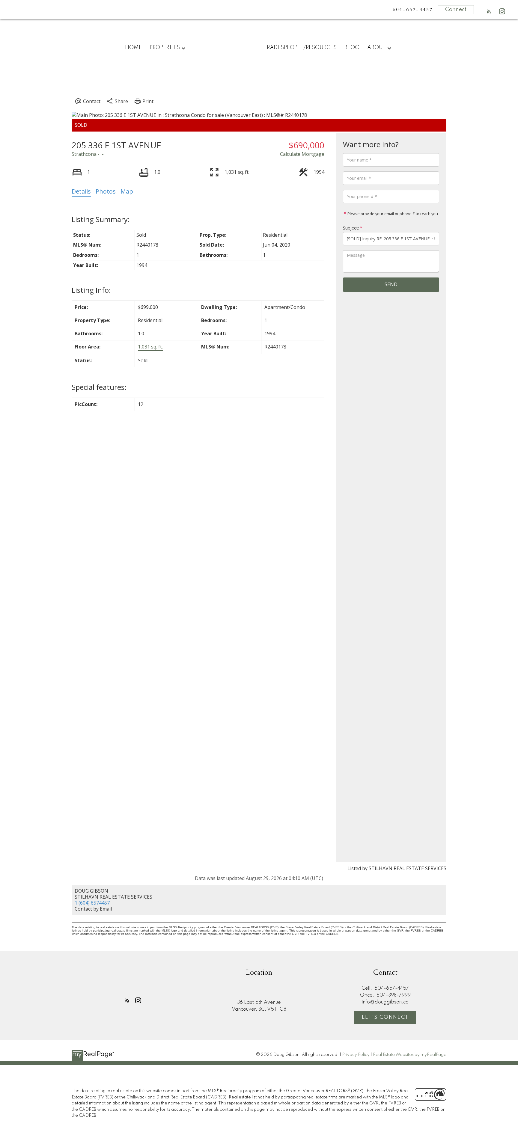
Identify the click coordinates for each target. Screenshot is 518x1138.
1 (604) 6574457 (92, 902)
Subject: (351, 228)
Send (391, 284)
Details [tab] (81, 191)
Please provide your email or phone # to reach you (392, 213)
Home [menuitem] (133, 47)
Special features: (99, 387)
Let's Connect (385, 1017)
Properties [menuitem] (165, 47)
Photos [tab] (106, 191)
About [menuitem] (376, 47)
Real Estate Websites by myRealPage (409, 1055)
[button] (489, 11)
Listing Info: (91, 290)
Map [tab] (127, 191)
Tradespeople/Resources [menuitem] (300, 47)
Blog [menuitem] (351, 47)
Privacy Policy (356, 1055)
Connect (455, 9)
